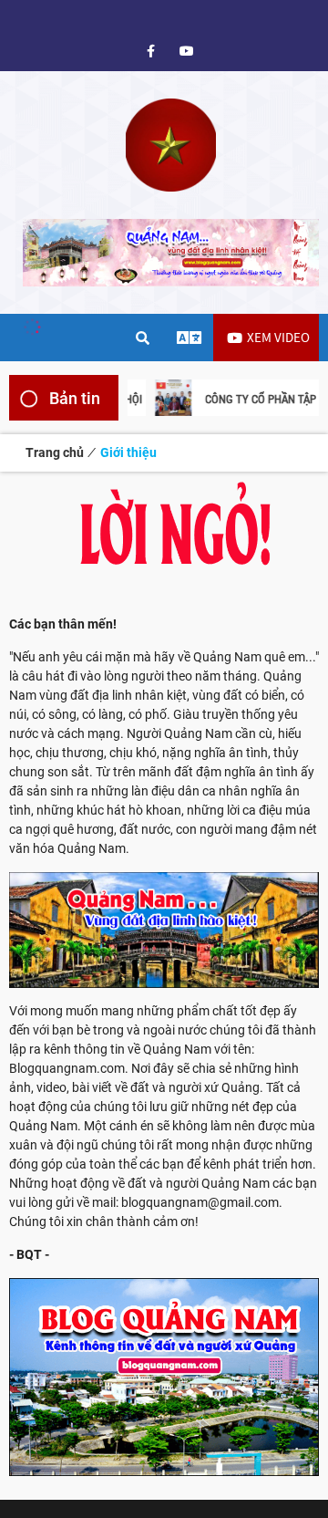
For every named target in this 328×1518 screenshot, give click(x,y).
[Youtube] (187, 51)
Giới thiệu (128, 452)
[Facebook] (150, 51)
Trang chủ (55, 452)
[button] (303, 398)
